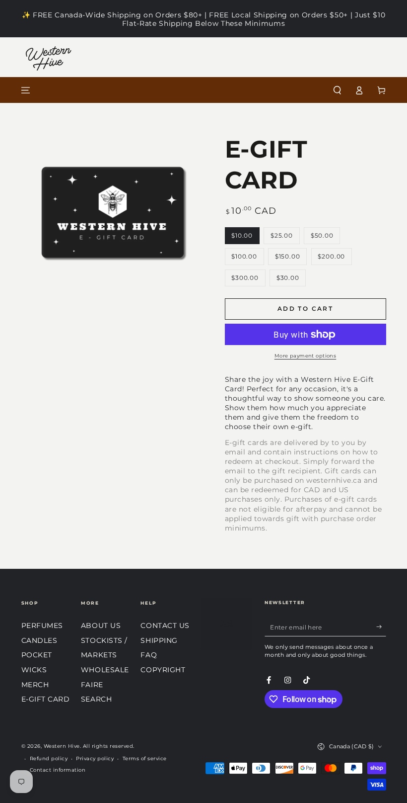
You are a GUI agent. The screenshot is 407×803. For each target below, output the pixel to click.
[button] (337, 90)
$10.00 (245, 238)
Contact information (58, 770)
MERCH (35, 685)
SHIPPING (158, 640)
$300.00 (248, 280)
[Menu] (26, 90)
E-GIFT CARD (45, 699)
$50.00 (325, 238)
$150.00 (290, 259)
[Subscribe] (381, 627)
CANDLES (39, 640)
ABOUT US (101, 625)
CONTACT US (164, 625)
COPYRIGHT (162, 670)
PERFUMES (42, 625)
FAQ (148, 655)
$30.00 (291, 280)
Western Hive (62, 746)
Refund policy (49, 758)
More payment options (305, 356)
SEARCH (96, 699)
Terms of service (145, 758)
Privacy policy (95, 758)
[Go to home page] (203, 90)
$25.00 (284, 238)
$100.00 (247, 259)
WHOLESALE (105, 670)
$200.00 (335, 259)
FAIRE (92, 685)
